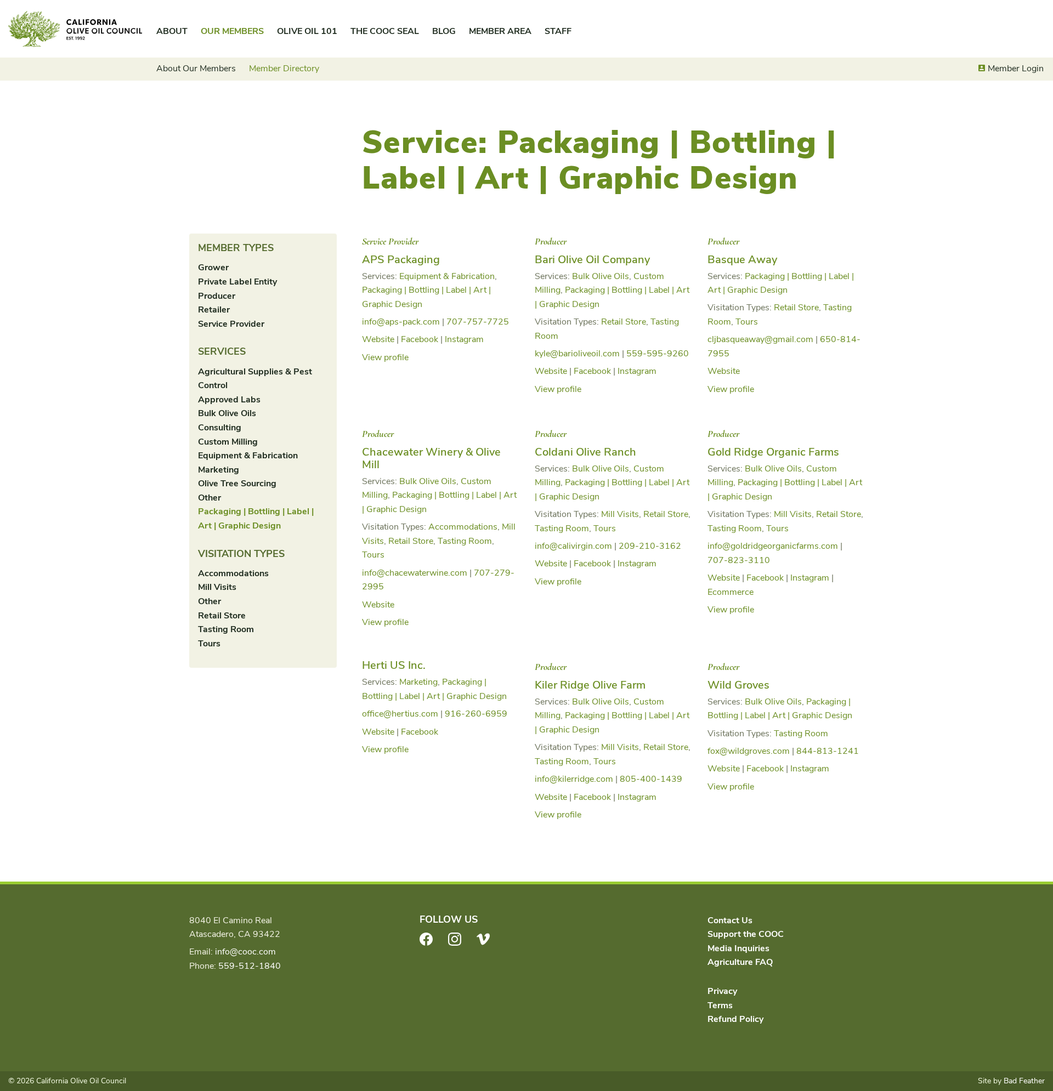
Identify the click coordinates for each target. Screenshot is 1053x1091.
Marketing (218, 470)
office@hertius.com (400, 714)
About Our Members (196, 68)
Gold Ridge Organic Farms (773, 452)
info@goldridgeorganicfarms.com (772, 546)
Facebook (419, 339)
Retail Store (222, 616)
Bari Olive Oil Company (592, 259)
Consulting (219, 428)
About (172, 31)
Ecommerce (730, 592)
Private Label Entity (237, 282)
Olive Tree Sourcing (237, 484)
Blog (444, 31)
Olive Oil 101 (307, 31)
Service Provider (231, 324)
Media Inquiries (738, 948)
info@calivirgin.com (573, 546)
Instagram (464, 339)
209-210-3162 (650, 546)
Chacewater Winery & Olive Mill (431, 458)
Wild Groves (738, 685)
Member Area (500, 31)
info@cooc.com (245, 952)
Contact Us (729, 920)
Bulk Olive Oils (227, 413)
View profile (385, 357)
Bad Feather (1024, 1081)
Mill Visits (217, 587)
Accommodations (233, 573)
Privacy (722, 991)
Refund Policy (735, 1019)
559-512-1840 (249, 966)
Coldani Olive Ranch (585, 452)
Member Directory (284, 68)
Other (209, 498)
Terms (720, 1005)
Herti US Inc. (394, 665)
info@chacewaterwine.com (414, 573)
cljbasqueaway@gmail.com (760, 339)
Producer (216, 296)
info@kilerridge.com (574, 779)
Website (378, 339)
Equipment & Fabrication (248, 456)
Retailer (214, 310)
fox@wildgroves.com (748, 751)
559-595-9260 (657, 354)
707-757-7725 (477, 322)
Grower (213, 268)
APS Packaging (401, 259)
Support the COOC (745, 934)
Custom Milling (228, 442)
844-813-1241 (827, 751)
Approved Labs (229, 400)
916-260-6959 (476, 714)
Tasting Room (226, 629)
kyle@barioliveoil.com (577, 354)
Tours (209, 644)
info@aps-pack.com (401, 322)
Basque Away (742, 259)
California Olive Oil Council (75, 29)
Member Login (1016, 68)
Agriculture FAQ (740, 962)
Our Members (232, 31)
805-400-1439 (651, 779)
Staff (558, 31)
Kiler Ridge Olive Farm (590, 685)
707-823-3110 (738, 560)
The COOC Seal (384, 31)
